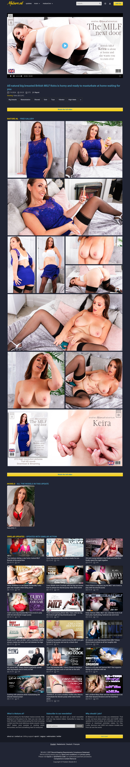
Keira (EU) (10, 528)
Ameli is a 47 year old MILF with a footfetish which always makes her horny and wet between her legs (25, 641)
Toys (53, 100)
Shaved (37, 100)
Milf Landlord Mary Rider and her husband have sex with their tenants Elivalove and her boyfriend (104, 696)
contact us (18, 736)
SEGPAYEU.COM (60, 757)
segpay (43, 736)
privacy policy (85, 754)
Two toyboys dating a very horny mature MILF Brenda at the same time (23, 559)
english (53, 744)
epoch (36, 736)
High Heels (72, 100)
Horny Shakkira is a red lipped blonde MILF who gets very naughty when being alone (24, 587)
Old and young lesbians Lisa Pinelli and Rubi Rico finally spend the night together (103, 559)
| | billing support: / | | (34, 736)
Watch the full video (65, 109)
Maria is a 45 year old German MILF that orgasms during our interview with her (103, 668)
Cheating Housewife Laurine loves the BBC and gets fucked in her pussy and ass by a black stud (64, 641)
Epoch (49, 757)
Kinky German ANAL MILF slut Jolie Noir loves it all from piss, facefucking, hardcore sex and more (104, 614)
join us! (118, 4)
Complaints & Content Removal (65, 759)
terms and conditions (69, 754)
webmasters (51, 736)
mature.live (48, 3)
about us (10, 736)
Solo (45, 100)
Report (37, 92)
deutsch (69, 744)
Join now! (104, 736)
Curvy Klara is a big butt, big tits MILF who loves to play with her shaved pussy (104, 587)
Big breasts (13, 100)
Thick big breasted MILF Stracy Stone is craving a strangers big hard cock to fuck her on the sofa (64, 668)
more (37, 3)
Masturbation (25, 100)
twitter (59, 736)
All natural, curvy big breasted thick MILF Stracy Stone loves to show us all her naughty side (103, 641)
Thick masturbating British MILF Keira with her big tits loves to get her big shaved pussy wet (64, 614)
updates (29, 3)
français (76, 744)
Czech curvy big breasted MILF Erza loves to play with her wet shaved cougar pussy (24, 614)
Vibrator (61, 100)
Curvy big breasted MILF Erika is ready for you (62, 558)
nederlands (61, 744)
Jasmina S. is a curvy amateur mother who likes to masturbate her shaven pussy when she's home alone (64, 697)
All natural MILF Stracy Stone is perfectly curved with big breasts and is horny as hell (24, 668)
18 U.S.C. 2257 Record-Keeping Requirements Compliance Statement (65, 752)
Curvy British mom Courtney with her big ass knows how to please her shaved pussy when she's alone (64, 587)
